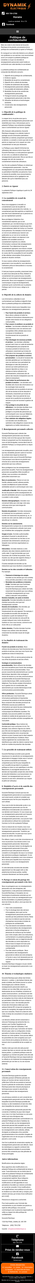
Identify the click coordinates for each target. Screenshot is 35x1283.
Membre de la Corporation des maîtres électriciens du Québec (17, 1280)
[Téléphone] (17, 1236)
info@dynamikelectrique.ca (17, 1229)
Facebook (10, 24)
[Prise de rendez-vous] (17, 1246)
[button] (17, 31)
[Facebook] (3, 24)
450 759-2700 (11, 13)
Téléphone (17, 1239)
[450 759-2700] (3, 13)
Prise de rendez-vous (17, 1249)
